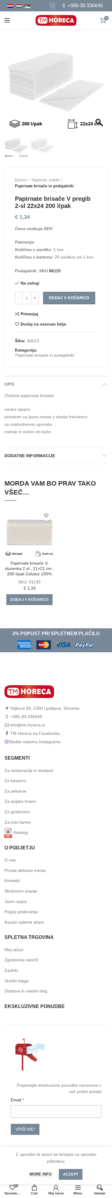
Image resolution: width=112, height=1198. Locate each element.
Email (16, 1099)
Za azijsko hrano (20, 801)
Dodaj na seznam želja (43, 324)
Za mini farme (17, 822)
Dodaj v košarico (69, 298)
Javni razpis (15, 901)
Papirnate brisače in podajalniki (44, 186)
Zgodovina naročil (21, 959)
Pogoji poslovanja (21, 911)
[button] (100, 85)
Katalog (20, 832)
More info (41, 1174)
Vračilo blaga (16, 980)
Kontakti (12, 880)
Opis (9, 384)
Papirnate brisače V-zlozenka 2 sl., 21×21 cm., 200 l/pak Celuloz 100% (29, 568)
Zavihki (11, 970)
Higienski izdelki (46, 180)
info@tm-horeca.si (27, 725)
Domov (21, 180)
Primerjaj (29, 314)
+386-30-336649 (84, 5)
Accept (71, 1174)
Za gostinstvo (17, 811)
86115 (55, 270)
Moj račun (13, 949)
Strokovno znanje (20, 891)
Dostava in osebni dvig (25, 991)
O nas (10, 860)
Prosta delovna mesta (25, 870)
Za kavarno (15, 780)
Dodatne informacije (29, 455)
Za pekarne (15, 791)
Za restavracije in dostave (28, 770)
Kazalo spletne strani (24, 922)
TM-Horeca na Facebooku (35, 733)
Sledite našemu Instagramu (35, 741)
